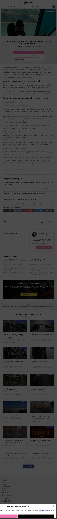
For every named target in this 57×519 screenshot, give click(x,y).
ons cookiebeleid (46, 510)
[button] (53, 506)
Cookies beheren (36, 516)
